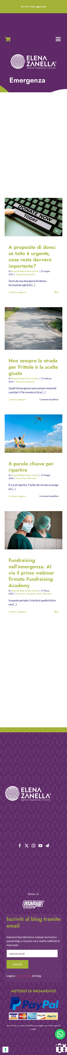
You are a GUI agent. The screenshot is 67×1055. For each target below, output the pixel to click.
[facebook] (20, 845)
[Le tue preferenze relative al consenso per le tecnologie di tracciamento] (5, 1050)
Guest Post (21, 478)
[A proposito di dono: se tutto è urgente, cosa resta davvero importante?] (33, 217)
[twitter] (27, 845)
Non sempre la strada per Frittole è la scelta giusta (31, 328)
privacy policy (23, 975)
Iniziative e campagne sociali (28, 593)
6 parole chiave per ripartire (31, 433)
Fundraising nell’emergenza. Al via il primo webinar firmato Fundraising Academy (31, 530)
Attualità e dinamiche (25, 274)
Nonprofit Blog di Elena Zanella (24, 271)
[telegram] (47, 845)
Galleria (36, 217)
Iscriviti (17, 964)
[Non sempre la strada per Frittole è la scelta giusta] (33, 328)
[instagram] (33, 845)
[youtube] (40, 845)
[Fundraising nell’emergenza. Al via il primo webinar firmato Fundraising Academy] (33, 530)
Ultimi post (31, 478)
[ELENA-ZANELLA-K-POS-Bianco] (33, 54)
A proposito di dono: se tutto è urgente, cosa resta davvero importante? (31, 217)
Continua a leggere (17, 292)
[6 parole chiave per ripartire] (33, 433)
